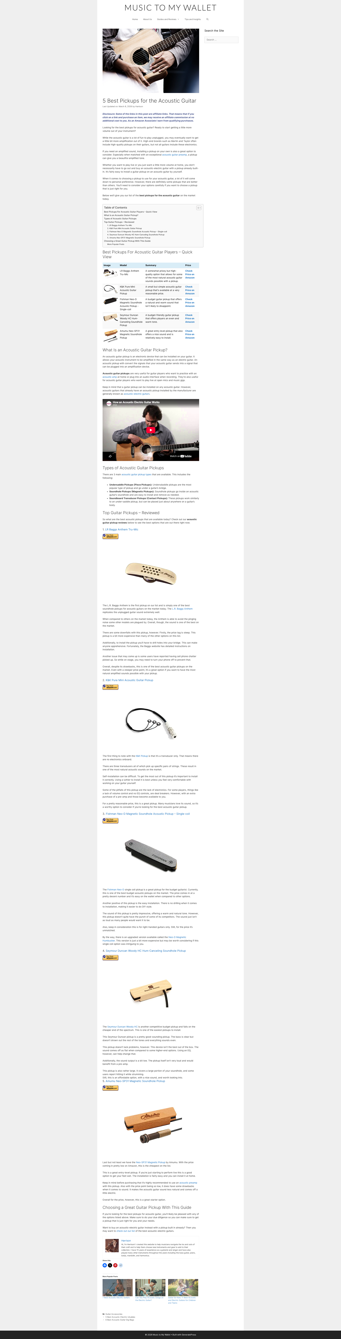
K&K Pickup (142, 756)
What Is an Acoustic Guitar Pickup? (121, 215)
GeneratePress (189, 1334)
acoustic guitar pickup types (136, 474)
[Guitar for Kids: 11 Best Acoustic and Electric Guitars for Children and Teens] (183, 1287)
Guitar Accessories (113, 1314)
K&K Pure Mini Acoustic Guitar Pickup (129, 680)
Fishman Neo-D (115, 889)
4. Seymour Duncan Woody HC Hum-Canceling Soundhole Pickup (136, 235)
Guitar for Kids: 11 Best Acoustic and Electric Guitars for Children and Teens (182, 1300)
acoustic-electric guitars (137, 394)
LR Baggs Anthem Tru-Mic (121, 529)
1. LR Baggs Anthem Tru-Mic (119, 225)
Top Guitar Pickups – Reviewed (119, 222)
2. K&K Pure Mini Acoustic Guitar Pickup (124, 228)
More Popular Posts (115, 244)
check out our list (126, 1231)
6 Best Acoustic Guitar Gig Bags (119, 1320)
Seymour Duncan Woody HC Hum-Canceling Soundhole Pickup (146, 950)
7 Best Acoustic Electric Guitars (116, 1297)
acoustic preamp (188, 1182)
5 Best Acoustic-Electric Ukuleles (120, 1317)
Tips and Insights (193, 19)
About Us (147, 19)
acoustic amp (110, 377)
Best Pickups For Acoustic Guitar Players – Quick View (130, 212)
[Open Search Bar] (207, 19)
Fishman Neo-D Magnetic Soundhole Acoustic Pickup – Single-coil (148, 813)
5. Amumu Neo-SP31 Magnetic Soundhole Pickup (128, 238)
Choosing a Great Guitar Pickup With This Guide (127, 241)
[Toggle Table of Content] (197, 208)
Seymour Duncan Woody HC (122, 1026)
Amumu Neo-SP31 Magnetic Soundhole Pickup (135, 1081)
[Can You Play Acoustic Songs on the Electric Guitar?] (150, 1287)
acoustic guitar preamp (174, 154)
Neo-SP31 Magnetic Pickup (150, 1162)
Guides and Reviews (166, 19)
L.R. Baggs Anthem (182, 608)
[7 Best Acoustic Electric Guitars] (118, 1287)
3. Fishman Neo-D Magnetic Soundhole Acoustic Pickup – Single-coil (137, 231)
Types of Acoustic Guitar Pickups (120, 218)
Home (135, 19)
